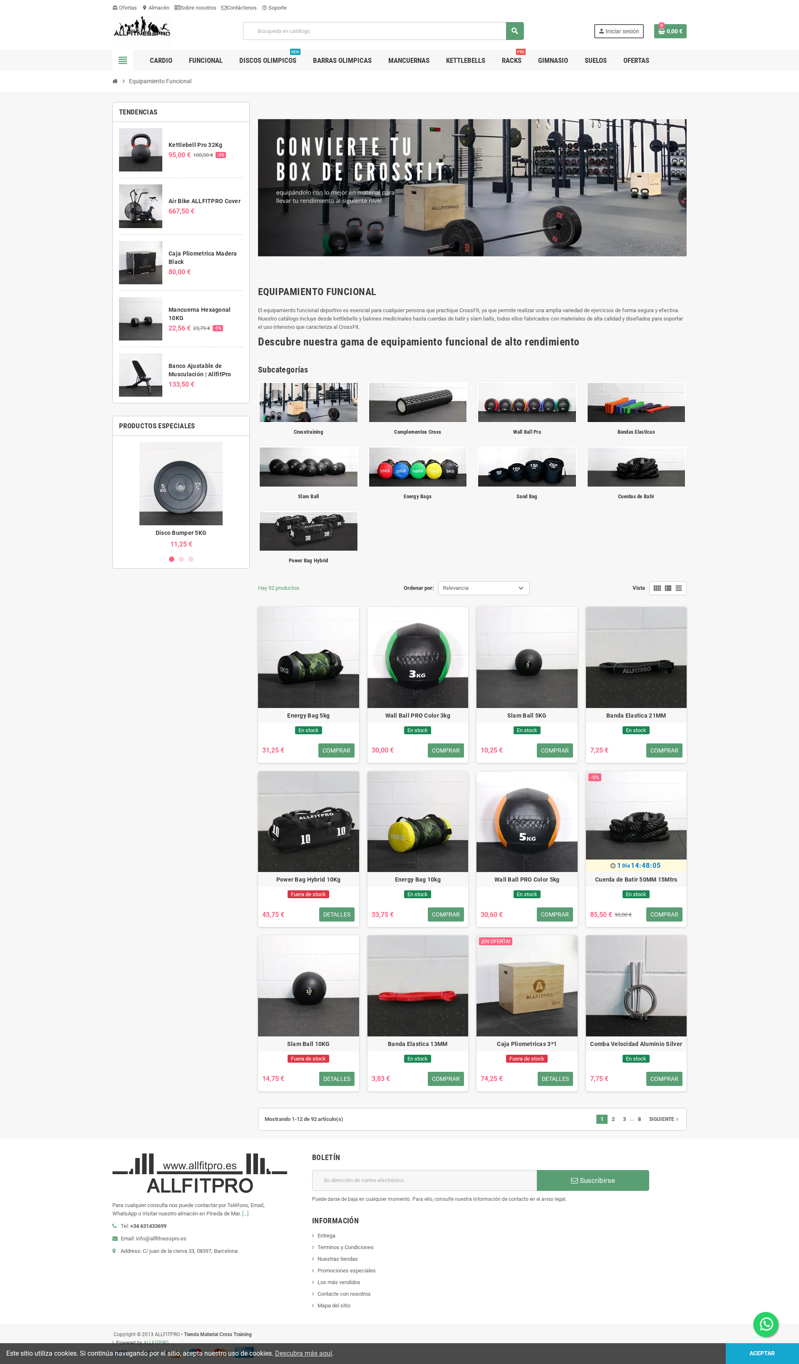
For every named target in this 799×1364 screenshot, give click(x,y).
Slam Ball (308, 496)
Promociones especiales (347, 1270)
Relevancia (456, 588)
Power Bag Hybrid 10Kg (308, 879)
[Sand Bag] (527, 466)
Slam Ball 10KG (308, 1044)
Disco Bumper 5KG (181, 532)
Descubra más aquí (303, 1353)
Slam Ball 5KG (527, 715)
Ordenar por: (419, 588)
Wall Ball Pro (527, 432)
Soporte (274, 8)
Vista (639, 588)
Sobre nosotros (198, 8)
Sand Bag (526, 496)
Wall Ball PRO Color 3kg (417, 715)
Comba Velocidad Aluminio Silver (636, 1044)
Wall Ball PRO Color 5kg (526, 879)
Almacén (155, 8)
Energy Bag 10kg (418, 879)
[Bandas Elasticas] (636, 402)
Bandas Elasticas (636, 432)
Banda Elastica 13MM (417, 1044)
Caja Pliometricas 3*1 (527, 1044)
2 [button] (181, 559)
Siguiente (664, 1119)
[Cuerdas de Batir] (636, 466)
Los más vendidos (339, 1282)
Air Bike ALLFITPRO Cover (205, 201)
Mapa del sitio (334, 1305)
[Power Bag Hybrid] (308, 531)
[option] (181, 495)
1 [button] (171, 559)
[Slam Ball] (308, 466)
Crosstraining (308, 432)
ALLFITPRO (156, 1343)
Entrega (326, 1235)
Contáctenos (242, 8)
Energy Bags (418, 496)
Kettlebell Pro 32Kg (195, 145)
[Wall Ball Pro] (527, 402)
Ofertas (124, 8)
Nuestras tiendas (338, 1259)
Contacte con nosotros (344, 1294)
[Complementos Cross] (418, 402)
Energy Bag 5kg (308, 715)
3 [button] (191, 559)
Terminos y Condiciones (346, 1247)
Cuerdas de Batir (636, 496)
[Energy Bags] (418, 466)
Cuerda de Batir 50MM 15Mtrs (636, 879)
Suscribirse (596, 1180)
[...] (245, 1213)
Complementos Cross (417, 432)
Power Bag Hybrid (308, 560)
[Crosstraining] (308, 402)
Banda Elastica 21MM (636, 715)
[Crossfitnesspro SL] (142, 30)
